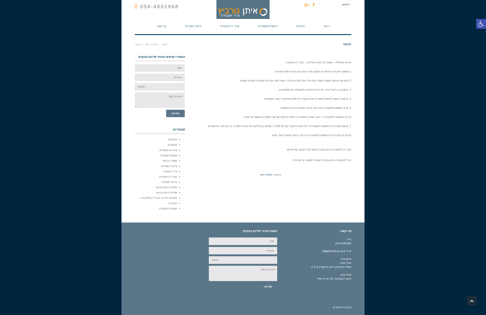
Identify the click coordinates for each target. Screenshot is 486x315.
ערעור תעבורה (169, 181)
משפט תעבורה (168, 155)
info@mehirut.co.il (333, 251)
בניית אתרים (339, 307)
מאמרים (172, 144)
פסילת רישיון (266, 174)
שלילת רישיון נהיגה (166, 192)
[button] (481, 24)
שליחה (175, 113)
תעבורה (172, 203)
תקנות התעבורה (168, 208)
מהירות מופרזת (168, 150)
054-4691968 (159, 6)
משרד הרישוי (170, 160)
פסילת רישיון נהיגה (166, 187)
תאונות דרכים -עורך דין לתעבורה (158, 197)
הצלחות (172, 139)
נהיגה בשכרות (169, 166)
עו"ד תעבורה (170, 171)
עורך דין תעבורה (168, 176)
